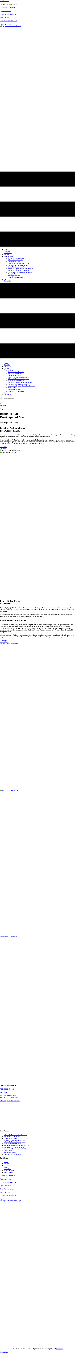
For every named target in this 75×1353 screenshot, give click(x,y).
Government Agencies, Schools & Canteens (17, 1149)
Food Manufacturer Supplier (12, 1143)
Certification (8, 1165)
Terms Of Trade (9, 1170)
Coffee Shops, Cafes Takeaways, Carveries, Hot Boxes (14, 1139)
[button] (4, 1352)
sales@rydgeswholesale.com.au (10, 1101)
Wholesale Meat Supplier (11, 1136)
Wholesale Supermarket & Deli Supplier (16, 1145)
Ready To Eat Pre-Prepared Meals (10, 1151)
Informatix (59, 1349)
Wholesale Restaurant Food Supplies (15, 1135)
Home (6, 1162)
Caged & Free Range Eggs (12, 1154)
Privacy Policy (8, 1172)
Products (6, 1163)
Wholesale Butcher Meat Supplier (14, 1142)
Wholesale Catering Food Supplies (14, 1147)
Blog (5, 1167)
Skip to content (4, 1)
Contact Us (7, 1169)
